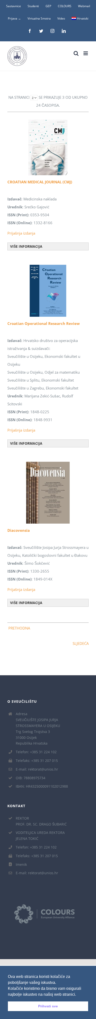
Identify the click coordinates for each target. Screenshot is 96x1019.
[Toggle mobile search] (76, 53)
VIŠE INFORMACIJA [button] (26, 246)
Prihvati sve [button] (48, 1006)
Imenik (21, 864)
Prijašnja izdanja (21, 233)
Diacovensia (18, 530)
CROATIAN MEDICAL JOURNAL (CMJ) (39, 181)
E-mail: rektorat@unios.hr (37, 769)
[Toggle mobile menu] (86, 53)
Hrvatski (82, 18)
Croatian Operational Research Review (43, 323)
